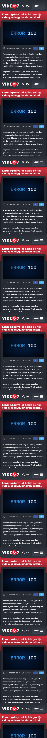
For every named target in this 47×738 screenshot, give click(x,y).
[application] (23, 369)
